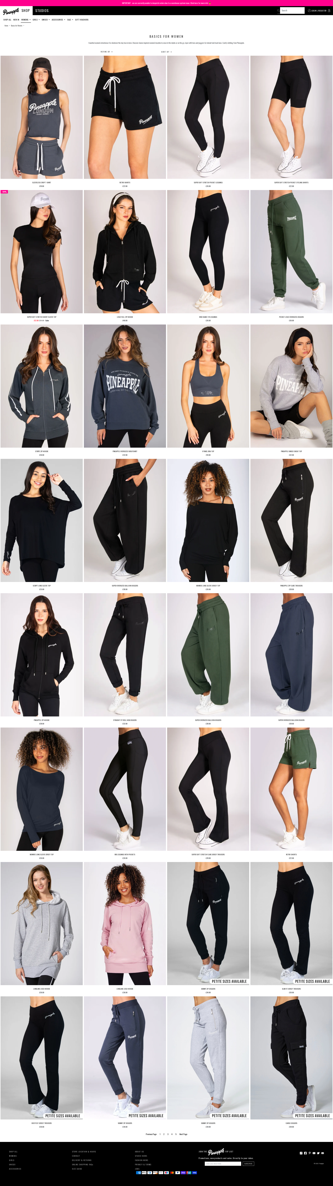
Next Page (183, 1134)
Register (322, 10)
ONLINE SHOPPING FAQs (82, 1164)
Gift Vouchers (82, 19)
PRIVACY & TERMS (143, 1164)
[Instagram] (301, 1152)
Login (313, 10)
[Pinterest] (309, 1152)
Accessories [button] (58, 19)
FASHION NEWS (141, 1160)
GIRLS (11, 1160)
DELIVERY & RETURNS (82, 1160)
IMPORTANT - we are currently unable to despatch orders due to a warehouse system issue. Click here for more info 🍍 (166, 3)
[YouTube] (314, 1152)
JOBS (137, 1168)
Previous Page (151, 1134)
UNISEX (12, 1164)
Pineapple (321, 1163)
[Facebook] (305, 1152)
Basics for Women (16, 25)
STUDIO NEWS (141, 1156)
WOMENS (13, 1156)
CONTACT (76, 1156)
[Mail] (322, 1152)
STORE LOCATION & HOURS (84, 1151)
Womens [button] (25, 19)
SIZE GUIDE (77, 1168)
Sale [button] (69, 19)
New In (16, 19)
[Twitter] (318, 1152)
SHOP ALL (13, 1151)
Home (6, 25)
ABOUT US (139, 1151)
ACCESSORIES (15, 1168)
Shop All (7, 19)
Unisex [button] (45, 19)
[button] (329, 10)
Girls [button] (35, 19)
